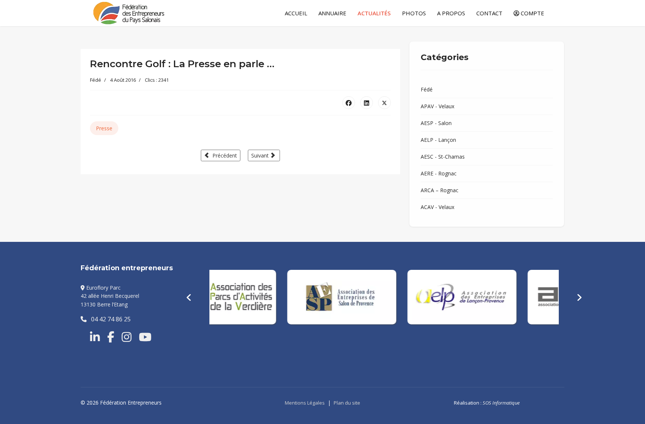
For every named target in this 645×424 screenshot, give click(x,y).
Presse (104, 128)
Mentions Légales (305, 402)
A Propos (451, 13)
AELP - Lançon (438, 139)
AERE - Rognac (439, 173)
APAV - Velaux (437, 106)
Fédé (95, 80)
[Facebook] (348, 102)
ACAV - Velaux (437, 207)
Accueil (296, 13)
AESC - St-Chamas (443, 156)
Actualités (374, 13)
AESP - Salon (436, 123)
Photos (414, 13)
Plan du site (347, 402)
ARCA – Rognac (439, 190)
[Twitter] (384, 102)
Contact (489, 13)
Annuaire (332, 13)
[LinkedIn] (366, 102)
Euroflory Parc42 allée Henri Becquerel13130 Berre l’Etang (110, 296)
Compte (531, 13)
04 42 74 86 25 (109, 319)
